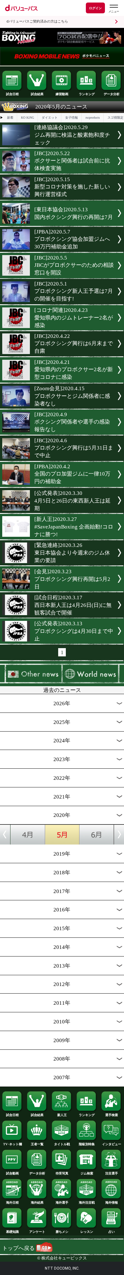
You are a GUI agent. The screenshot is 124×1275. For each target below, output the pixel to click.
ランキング (87, 94)
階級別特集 (87, 1144)
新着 (10, 117)
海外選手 (62, 1202)
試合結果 (37, 94)
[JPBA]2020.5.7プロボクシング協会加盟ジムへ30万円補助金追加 (72, 239)
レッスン (86, 1231)
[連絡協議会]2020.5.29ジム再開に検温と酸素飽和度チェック (72, 135)
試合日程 (12, 94)
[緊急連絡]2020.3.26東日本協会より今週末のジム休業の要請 (72, 552)
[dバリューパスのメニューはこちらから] (113, 9)
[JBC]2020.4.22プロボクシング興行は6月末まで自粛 (73, 343)
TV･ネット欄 (12, 1144)
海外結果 (37, 1202)
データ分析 (112, 94)
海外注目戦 (87, 1202)
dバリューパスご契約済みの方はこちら (37, 21)
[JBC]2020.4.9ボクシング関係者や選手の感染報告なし (72, 421)
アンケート (37, 1231)
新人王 (62, 1115)
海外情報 (111, 1202)
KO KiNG (27, 117)
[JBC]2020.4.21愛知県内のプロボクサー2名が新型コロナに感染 (73, 369)
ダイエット (50, 117)
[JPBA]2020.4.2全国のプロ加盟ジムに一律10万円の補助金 (72, 473)
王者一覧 (37, 1144)
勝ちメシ (62, 1231)
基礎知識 (12, 1231)
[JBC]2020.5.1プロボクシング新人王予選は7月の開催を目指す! (73, 291)
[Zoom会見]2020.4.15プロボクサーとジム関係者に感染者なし (72, 396)
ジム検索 (86, 1173)
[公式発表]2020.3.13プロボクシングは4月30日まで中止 (73, 631)
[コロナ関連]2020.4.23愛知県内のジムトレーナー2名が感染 (73, 317)
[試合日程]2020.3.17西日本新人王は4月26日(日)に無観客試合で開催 (73, 605)
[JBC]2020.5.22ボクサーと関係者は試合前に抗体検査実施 (72, 160)
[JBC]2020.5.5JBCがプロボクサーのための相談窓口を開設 (74, 265)
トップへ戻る (19, 1248)
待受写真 (62, 1173)
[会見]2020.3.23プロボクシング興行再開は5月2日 (72, 579)
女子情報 (71, 117)
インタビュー (111, 1144)
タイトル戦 (62, 1144)
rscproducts (93, 117)
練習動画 (62, 94)
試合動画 (12, 1173)
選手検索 (111, 1115)
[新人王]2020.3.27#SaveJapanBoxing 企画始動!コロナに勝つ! (73, 526)
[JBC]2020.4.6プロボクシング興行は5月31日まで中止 (73, 447)
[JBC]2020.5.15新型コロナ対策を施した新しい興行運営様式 (72, 186)
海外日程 (12, 1202)
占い (111, 1231)
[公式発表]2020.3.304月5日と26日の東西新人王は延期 (72, 500)
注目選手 (111, 1173)
